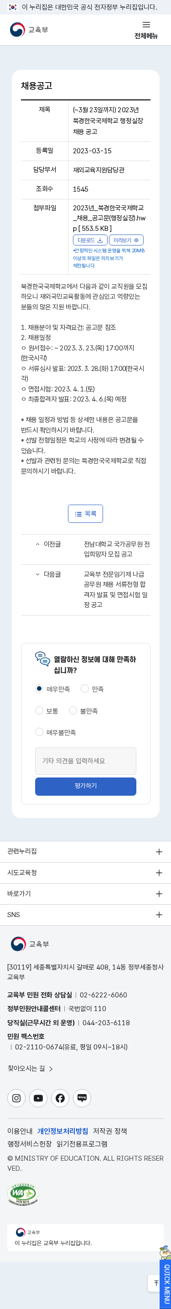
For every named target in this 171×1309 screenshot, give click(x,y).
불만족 (89, 711)
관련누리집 (22, 851)
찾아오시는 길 (27, 1068)
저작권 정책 (110, 1131)
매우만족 (58, 689)
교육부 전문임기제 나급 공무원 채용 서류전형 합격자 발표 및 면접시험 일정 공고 (116, 590)
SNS (13, 915)
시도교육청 (22, 873)
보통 (52, 711)
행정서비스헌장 (29, 1144)
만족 (98, 689)
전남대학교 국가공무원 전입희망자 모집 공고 (117, 549)
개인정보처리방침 (62, 1131)
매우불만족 (61, 733)
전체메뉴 (146, 36)
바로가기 (19, 894)
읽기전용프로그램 (82, 1144)
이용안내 (20, 1131)
